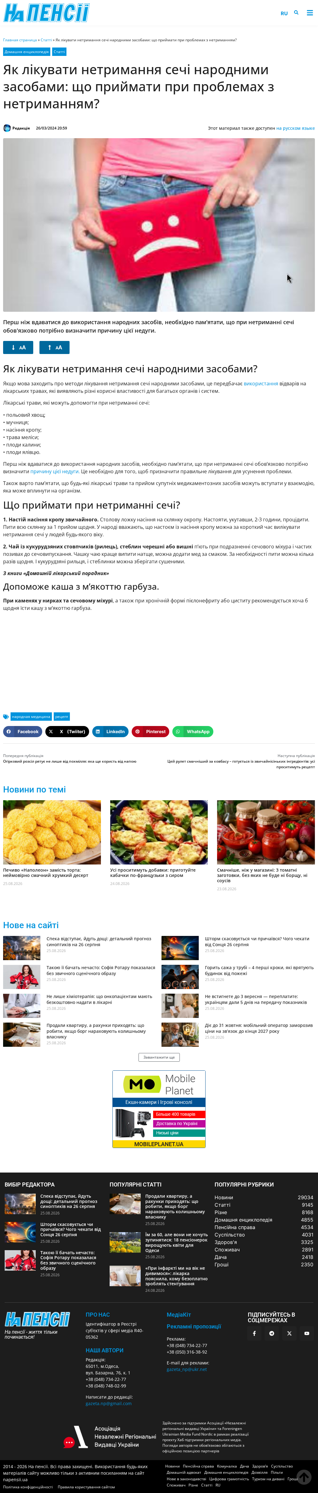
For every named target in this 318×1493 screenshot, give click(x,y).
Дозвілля (260, 1472)
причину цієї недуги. (55, 471)
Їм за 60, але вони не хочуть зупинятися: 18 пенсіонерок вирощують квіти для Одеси (176, 1242)
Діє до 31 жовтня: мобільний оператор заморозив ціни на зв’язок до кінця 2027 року (259, 1028)
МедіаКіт (179, 1314)
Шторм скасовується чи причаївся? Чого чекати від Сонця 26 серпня (257, 941)
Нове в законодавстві (186, 1479)
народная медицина (31, 716)
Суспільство (282, 1466)
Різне (193, 1485)
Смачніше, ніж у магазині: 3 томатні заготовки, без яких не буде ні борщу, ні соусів (262, 875)
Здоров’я (260, 1466)
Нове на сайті (31, 925)
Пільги (277, 1472)
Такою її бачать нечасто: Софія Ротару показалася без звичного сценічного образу (101, 970)
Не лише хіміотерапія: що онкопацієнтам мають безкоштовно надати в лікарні (99, 999)
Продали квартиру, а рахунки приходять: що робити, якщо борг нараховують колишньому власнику (96, 1030)
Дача (244, 1466)
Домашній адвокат (184, 1472)
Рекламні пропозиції (194, 1326)
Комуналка (227, 1466)
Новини (172, 1466)
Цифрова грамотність (229, 1479)
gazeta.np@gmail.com (109, 1403)
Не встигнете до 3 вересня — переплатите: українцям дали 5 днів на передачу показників (256, 999)
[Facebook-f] (254, 1333)
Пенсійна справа (198, 1466)
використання (261, 383)
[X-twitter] (289, 1333)
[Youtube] (307, 1333)
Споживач (176, 1485)
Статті (46, 40)
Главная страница (20, 40)
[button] (310, 13)
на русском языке (295, 128)
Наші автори (105, 1350)
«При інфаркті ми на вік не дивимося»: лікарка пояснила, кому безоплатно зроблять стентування (176, 1276)
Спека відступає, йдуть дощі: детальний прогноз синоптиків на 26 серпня (99, 941)
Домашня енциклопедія (27, 51)
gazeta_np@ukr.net (187, 1369)
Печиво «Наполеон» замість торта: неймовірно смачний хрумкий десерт (45, 872)
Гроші (293, 1479)
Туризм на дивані (268, 1479)
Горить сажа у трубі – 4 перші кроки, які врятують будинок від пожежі (259, 970)
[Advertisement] (159, 659)
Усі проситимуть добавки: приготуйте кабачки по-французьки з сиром (153, 872)
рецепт (61, 716)
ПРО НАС (98, 1314)
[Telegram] (272, 1333)
